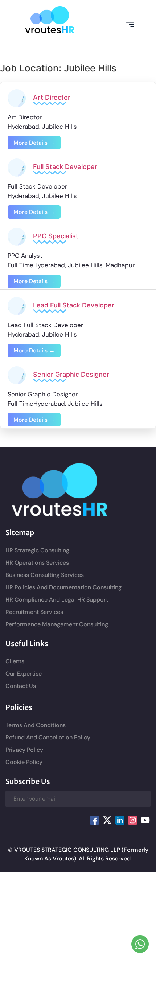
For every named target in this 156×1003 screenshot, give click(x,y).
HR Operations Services (37, 562)
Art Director (51, 97)
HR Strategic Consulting (37, 550)
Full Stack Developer (65, 166)
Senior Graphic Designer (71, 374)
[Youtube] (145, 819)
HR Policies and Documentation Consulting (63, 587)
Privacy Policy (24, 750)
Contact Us (20, 686)
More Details (31, 142)
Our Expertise (23, 673)
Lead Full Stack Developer (73, 305)
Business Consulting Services (44, 575)
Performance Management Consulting (56, 624)
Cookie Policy (23, 762)
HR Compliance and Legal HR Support (56, 599)
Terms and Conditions (35, 725)
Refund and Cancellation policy (47, 737)
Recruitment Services (34, 612)
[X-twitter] (107, 819)
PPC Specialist (55, 236)
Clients (14, 661)
